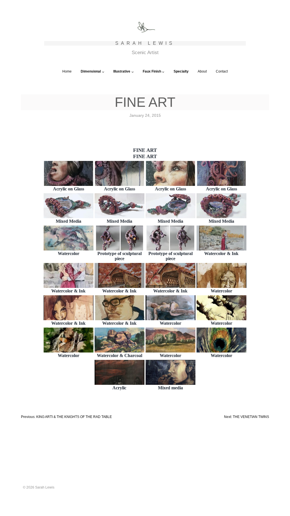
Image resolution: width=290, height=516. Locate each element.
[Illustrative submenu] (132, 72)
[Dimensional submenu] (103, 72)
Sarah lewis (145, 43)
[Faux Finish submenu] (163, 72)
